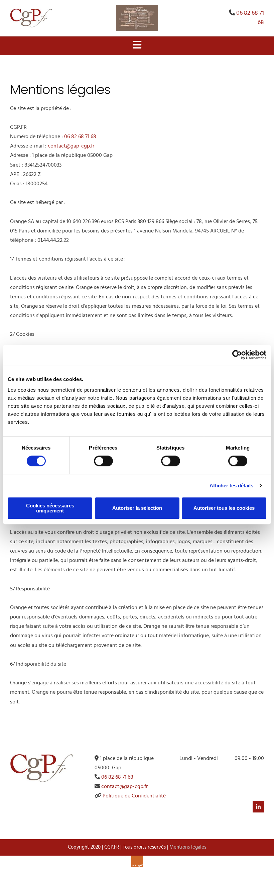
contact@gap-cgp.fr (71, 146)
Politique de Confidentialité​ (134, 796)
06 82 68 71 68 (250, 17)
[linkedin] (258, 807)
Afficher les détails (232, 485)
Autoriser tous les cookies (224, 508)
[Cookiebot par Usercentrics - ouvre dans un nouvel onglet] (237, 355)
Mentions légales (187, 847)
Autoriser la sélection (137, 508)
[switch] (103, 461)
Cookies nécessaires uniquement (50, 508)
